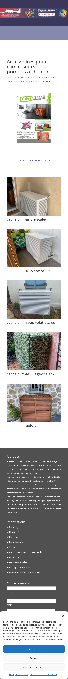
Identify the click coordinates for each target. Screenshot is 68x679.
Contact (13, 547)
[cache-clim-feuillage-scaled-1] (34, 369)
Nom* (10, 592)
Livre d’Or (14, 557)
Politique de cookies (18, 674)
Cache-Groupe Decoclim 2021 (34, 160)
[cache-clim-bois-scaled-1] (34, 421)
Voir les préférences (34, 667)
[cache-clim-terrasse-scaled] (34, 266)
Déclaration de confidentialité (43, 674)
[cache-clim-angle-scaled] (34, 214)
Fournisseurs (16, 542)
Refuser (34, 658)
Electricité (14, 532)
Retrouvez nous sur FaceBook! (25, 552)
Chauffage (14, 527)
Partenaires (15, 537)
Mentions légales (18, 562)
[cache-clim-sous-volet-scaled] (34, 317)
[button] (63, 615)
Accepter (34, 649)
